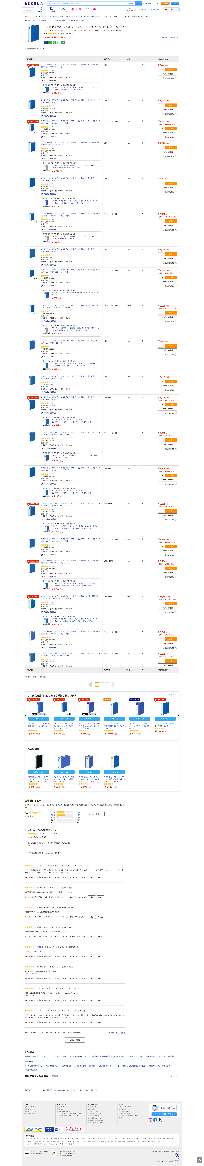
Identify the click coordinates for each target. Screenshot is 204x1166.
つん (38, 967)
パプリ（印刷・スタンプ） (126, 1109)
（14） (52, 106)
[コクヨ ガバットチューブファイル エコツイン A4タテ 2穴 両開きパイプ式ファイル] (89, 762)
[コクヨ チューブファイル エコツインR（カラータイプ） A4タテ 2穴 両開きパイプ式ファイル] (38, 762)
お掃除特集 (170, 1139)
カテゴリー (27, 10)
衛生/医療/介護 (169, 1056)
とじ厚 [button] (128, 670)
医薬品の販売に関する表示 (95, 1122)
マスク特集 (110, 1141)
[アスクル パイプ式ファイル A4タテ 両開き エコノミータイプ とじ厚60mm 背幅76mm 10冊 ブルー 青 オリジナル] (46, 586)
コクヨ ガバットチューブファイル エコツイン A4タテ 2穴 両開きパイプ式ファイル (89, 779)
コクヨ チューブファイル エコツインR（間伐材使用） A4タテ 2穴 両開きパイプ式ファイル (114, 779)
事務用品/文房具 (30, 1056)
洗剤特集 (28, 1141)
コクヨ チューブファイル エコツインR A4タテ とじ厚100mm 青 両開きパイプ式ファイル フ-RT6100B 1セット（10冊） (70, 597)
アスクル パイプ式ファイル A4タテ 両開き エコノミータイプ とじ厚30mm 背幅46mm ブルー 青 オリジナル (75, 202)
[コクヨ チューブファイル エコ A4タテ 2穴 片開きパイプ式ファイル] (114, 708)
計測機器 (92, 1066)
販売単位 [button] (107, 670)
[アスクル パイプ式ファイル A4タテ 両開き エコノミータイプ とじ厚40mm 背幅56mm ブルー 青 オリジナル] (46, 366)
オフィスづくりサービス (47, 1144)
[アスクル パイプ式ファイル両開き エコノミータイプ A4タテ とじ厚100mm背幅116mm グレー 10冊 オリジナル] (46, 330)
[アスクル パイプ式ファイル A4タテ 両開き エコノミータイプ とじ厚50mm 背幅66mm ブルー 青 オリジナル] (46, 90)
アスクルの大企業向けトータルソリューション (132, 1117)
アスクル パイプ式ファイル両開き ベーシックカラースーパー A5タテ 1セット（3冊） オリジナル (75, 456)
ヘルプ (158, 3)
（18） (52, 255)
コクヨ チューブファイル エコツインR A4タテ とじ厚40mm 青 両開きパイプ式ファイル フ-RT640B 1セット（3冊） (70, 540)
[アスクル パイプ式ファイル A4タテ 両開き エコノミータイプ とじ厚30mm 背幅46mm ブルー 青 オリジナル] (46, 203)
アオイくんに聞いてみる (164, 1114)
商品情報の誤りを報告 (169, 38)
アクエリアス (93, 1090)
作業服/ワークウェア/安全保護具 (159, 1066)
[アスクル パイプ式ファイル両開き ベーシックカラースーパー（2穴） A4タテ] (89, 708)
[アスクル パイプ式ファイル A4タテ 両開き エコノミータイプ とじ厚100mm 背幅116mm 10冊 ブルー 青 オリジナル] (46, 621)
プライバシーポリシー (94, 1111)
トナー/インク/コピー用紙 (57, 1056)
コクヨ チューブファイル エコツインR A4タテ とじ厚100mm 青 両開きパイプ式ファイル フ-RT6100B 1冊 (70, 144)
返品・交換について (29, 1113)
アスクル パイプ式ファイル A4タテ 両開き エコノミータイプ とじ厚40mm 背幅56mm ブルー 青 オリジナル (75, 365)
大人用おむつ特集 (120, 1141)
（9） (52, 347)
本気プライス (34, 65)
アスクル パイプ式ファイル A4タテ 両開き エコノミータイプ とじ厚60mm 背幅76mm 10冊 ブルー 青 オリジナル (75, 584)
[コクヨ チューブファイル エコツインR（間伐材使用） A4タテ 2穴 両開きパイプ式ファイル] (114, 762)
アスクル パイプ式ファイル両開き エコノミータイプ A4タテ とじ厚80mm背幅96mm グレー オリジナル (75, 237)
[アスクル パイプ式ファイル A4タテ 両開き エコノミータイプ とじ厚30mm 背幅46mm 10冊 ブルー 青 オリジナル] (46, 493)
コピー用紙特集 (30, 1139)
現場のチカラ (71, 1141)
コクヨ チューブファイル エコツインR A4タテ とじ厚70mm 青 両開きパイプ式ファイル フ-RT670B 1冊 (70, 377)
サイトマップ (92, 1107)
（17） (52, 184)
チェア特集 (135, 1139)
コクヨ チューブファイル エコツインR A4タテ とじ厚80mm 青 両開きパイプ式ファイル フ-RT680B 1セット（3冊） (70, 215)
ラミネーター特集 (85, 1139)
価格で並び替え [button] (163, 670)
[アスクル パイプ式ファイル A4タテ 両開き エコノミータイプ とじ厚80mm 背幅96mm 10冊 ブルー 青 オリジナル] (46, 528)
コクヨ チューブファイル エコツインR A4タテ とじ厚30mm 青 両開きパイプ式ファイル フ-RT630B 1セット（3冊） (70, 271)
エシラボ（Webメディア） (126, 1113)
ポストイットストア (32, 1144)
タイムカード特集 (73, 1139)
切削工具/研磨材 (80, 1066)
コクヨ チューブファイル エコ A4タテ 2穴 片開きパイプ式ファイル (114, 726)
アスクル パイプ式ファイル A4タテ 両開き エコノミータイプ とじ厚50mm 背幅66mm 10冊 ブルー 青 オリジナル (75, 421)
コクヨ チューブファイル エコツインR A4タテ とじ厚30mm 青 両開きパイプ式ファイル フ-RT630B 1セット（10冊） (70, 469)
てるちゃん (41, 989)
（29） (52, 70)
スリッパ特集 (37, 1141)
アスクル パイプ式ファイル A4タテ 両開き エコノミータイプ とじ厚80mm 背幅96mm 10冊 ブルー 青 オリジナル (75, 527)
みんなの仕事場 (123, 1111)
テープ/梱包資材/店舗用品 (33, 1066)
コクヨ (33, 20)
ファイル (34, 16)
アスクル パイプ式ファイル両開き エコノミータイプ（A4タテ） (38, 726)
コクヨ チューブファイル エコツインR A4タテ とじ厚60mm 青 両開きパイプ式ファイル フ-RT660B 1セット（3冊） (70, 433)
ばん (38, 888)
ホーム (27, 16)
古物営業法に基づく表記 (95, 1118)
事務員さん (41, 947)
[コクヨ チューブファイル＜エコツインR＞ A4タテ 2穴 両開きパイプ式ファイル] (64, 708)
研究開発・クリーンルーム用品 (109, 1066)
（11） (52, 382)
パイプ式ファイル (46, 16)
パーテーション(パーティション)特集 (119, 1139)
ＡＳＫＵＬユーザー (44, 866)
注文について (28, 1107)
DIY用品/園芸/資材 (31, 1070)
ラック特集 (143, 1139)
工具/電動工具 (67, 1066)
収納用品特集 (131, 1141)
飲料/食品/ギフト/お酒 (153, 1056)
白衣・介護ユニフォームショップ (157, 1141)
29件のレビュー (29, 816)
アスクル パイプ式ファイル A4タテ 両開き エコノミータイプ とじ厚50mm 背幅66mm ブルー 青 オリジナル (75, 88)
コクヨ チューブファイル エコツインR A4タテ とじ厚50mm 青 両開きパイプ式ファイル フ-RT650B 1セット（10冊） (70, 398)
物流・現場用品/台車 (52, 1066)
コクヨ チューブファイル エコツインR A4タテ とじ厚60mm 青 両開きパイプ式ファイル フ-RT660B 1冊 (70, 250)
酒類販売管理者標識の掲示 (95, 1120)
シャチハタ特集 (141, 1141)
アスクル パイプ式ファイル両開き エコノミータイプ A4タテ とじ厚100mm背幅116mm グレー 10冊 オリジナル (75, 329)
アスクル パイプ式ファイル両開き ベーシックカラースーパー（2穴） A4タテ (89, 726)
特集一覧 (71, 1144)
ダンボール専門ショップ (58, 1141)
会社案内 (59, 1107)
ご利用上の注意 (92, 1116)
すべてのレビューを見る (117, 1033)
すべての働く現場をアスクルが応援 (94, 1141)
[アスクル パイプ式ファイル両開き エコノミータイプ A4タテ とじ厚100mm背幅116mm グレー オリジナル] (46, 168)
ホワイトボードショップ (99, 1139)
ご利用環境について (94, 1113)
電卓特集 (56, 1139)
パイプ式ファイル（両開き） (62, 16)
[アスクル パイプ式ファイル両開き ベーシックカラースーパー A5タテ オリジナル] (46, 295)
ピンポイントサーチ (61, 1144)
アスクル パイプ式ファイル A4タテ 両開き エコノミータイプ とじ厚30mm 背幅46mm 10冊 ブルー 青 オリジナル (75, 492)
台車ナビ (79, 1141)
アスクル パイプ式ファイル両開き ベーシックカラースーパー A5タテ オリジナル (75, 294)
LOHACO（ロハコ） (124, 1107)
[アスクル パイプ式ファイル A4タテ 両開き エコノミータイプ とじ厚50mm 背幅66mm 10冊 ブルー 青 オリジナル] (46, 422)
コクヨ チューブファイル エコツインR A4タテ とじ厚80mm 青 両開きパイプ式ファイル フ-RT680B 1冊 (70, 101)
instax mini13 (61, 1090)
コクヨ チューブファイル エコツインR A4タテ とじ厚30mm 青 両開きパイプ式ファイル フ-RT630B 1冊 (70, 179)
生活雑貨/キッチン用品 (134, 1056)
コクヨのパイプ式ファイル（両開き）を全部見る (52, 20)
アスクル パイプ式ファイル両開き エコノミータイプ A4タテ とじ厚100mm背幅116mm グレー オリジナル (75, 166)
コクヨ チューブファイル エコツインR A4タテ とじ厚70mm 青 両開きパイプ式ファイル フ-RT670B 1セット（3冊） (70, 654)
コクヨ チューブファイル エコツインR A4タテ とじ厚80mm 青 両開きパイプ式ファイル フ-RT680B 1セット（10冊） (70, 504)
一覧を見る (54, 1076)
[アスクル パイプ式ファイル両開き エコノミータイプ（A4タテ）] (38, 708)
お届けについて (28, 1109)
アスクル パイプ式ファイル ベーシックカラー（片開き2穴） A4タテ (139, 726)
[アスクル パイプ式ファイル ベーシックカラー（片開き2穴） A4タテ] (140, 708)
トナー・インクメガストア (44, 1139)
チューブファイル (79, 20)
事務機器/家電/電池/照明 (100, 1056)
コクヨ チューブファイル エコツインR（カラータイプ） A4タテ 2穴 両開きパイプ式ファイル (38, 779)
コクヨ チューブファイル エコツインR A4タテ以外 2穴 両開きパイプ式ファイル (64, 779)
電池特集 (63, 1139)
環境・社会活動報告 (62, 1111)
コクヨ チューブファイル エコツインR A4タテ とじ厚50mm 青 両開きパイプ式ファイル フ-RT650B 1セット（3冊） (70, 122)
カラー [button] (144, 670)
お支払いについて (29, 1111)
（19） (52, 148)
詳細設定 (130, 3)
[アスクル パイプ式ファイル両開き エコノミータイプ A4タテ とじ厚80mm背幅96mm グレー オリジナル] (46, 239)
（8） (52, 637)
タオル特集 (46, 1141)
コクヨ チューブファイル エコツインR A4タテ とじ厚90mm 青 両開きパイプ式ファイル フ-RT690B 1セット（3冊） (70, 633)
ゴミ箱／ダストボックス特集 (157, 1139)
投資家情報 (60, 1109)
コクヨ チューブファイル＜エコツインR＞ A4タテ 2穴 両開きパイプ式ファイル (63, 726)
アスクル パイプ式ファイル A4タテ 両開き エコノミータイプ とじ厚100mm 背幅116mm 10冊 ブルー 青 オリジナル (75, 620)
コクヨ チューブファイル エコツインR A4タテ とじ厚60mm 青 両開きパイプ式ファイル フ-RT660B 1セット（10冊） (70, 562)
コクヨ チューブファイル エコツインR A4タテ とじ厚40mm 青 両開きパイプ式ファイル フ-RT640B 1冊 (70, 342)
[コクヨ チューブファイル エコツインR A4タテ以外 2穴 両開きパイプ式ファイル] (64, 762)
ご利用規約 (91, 1109)
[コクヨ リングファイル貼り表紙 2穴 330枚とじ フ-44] (165, 708)
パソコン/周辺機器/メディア (78, 1056)
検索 (138, 3)
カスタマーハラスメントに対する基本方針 (69, 1113)
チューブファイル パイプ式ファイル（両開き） (86, 16)
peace (42, 834)
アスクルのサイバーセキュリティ (66, 1116)
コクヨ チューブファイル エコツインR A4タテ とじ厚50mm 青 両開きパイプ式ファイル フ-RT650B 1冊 (70, 66)
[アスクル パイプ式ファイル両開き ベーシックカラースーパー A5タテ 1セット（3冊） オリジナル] (46, 457)
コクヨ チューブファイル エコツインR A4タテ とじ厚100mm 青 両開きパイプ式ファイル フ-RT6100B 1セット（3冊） (70, 306)
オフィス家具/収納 (117, 1056)
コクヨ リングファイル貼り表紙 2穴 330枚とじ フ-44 (164, 725)
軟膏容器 (49, 1090)
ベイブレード (74, 1090)
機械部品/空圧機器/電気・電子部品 (133, 1066)
